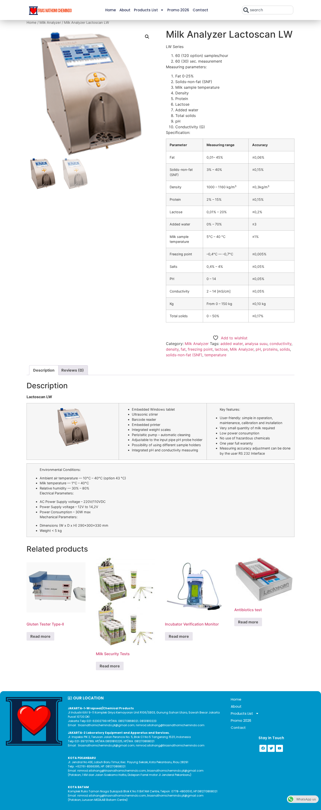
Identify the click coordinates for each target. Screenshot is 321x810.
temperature (215, 355)
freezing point (200, 349)
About (124, 10)
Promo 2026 (178, 10)
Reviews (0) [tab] (72, 370)
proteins (270, 349)
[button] (147, 36)
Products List (146, 10)
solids (285, 349)
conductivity (280, 343)
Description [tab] (44, 370)
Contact (200, 10)
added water (231, 343)
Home (110, 10)
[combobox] (267, 10)
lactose (221, 349)
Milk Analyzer (50, 22)
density (172, 349)
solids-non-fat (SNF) (184, 355)
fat (183, 349)
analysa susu (256, 343)
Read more (40, 636)
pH (258, 349)
